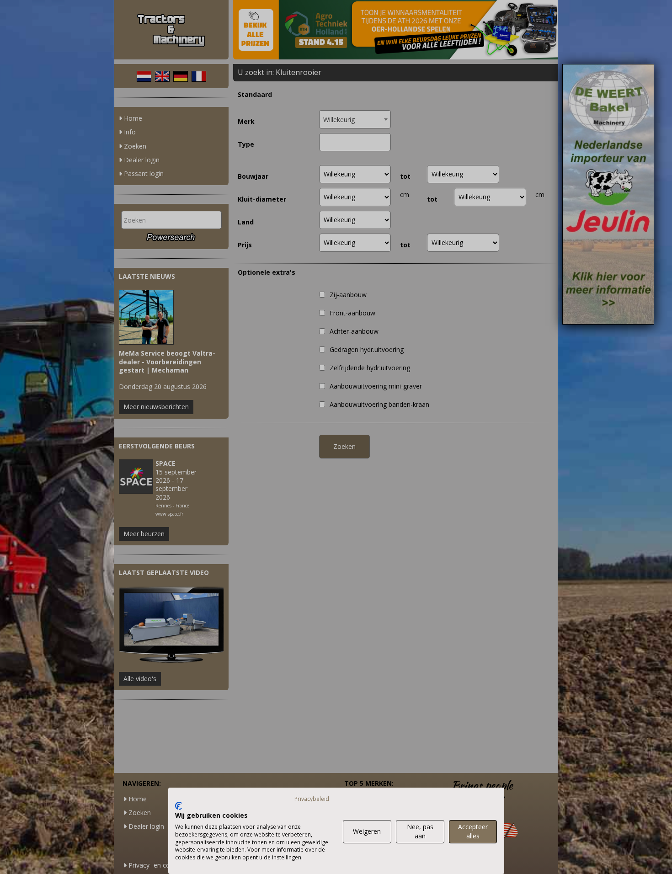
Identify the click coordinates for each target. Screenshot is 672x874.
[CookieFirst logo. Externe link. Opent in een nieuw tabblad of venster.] (178, 806)
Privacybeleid (311, 799)
